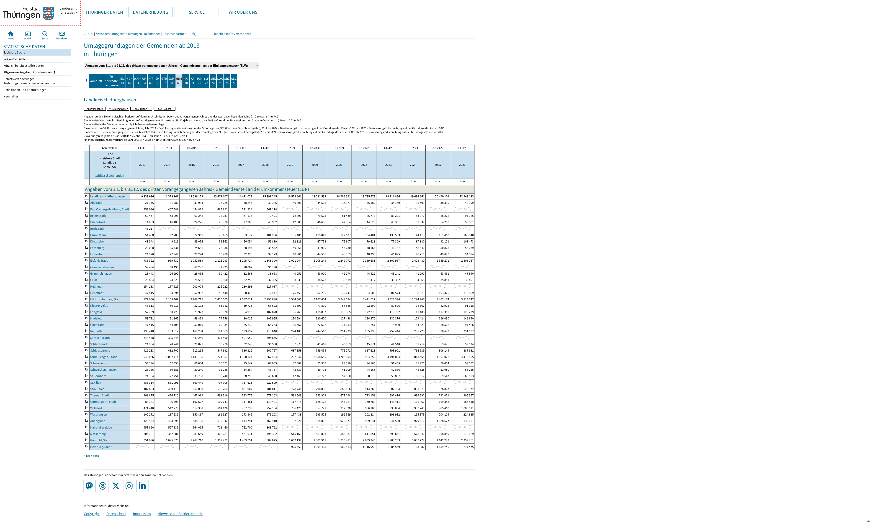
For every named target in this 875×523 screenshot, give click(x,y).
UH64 (144, 81)
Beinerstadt (98, 216)
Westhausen (98, 414)
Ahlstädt (96, 203)
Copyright (92, 513)
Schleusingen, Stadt (103, 357)
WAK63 (137, 81)
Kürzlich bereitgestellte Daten (23, 66)
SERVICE (190, 12)
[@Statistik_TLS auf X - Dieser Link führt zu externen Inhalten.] (117, 486)
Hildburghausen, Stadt (105, 299)
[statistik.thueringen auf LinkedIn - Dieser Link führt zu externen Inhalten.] (143, 486)
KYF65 (150, 81)
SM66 (157, 81)
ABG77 (234, 81)
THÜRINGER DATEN (102, 12)
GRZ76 (227, 81)
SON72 (199, 81)
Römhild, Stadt (100, 440)
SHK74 (213, 81)
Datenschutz (116, 513)
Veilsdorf (96, 408)
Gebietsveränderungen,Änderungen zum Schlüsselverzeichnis (29, 81)
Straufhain (97, 389)
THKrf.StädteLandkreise (111, 80)
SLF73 (206, 81)
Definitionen (152, 34)
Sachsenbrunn (100, 338)
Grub (93, 280)
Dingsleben (98, 241)
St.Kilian (95, 382)
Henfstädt (97, 293)
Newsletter (10, 96)
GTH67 (164, 81)
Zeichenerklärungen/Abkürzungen (118, 34)
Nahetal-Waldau (101, 427)
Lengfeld (96, 312)
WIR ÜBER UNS (239, 12)
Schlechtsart (98, 344)
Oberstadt (97, 325)
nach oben (92, 456)
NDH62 (129, 81)
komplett (96, 81)
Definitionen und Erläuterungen (24, 90)
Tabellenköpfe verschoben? (232, 34)
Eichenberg (97, 254)
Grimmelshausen (101, 273)
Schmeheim (98, 363)
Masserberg (98, 434)
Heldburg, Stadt (101, 447)
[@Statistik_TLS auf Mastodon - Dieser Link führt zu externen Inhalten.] (90, 486)
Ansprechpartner (174, 34)
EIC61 (122, 81)
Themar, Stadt (99, 395)
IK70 (186, 81)
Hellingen (96, 286)
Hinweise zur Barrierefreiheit (180, 513)
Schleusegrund (100, 350)
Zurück (88, 34)
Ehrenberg (97, 248)
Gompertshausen (102, 267)
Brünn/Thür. (98, 235)
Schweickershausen (103, 369)
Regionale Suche (14, 59)
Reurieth (96, 331)
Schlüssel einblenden (109, 175)
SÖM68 (171, 81)
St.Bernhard (98, 376)
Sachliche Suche (14, 52)
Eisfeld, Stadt (99, 260)
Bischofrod (97, 222)
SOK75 (220, 81)
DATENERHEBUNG (148, 12)
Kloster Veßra (99, 306)
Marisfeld (96, 318)
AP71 (193, 81)
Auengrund (98, 421)
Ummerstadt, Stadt (103, 402)
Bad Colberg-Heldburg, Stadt (109, 209)
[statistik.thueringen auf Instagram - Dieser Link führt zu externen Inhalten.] (130, 486)
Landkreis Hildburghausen (108, 196)
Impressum (142, 513)
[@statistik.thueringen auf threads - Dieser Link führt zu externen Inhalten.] (103, 486)
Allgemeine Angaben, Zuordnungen (28, 72)
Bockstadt (97, 229)
